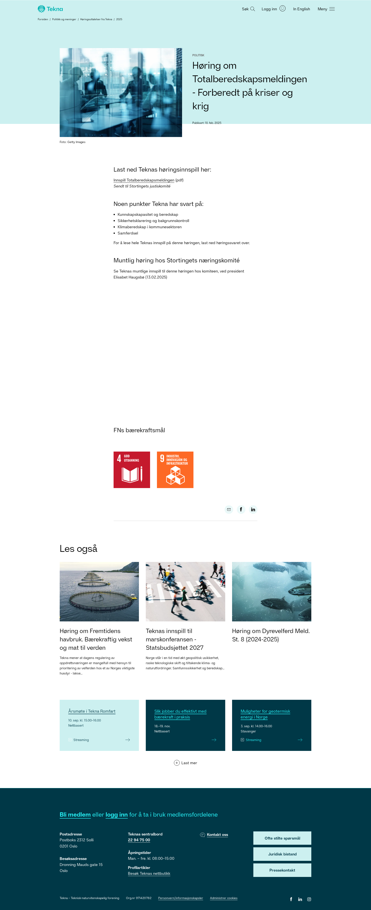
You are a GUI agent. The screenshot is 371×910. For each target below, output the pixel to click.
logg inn (117, 814)
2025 (119, 19)
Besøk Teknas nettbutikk (149, 873)
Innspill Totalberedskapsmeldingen (144, 180)
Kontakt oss (217, 834)
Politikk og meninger (64, 19)
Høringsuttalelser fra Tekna (96, 19)
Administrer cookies (223, 898)
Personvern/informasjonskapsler (180, 898)
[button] (248, 8)
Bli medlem (75, 814)
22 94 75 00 (139, 839)
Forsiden (43, 19)
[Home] (50, 8)
